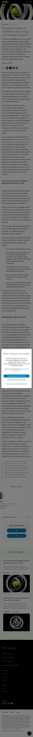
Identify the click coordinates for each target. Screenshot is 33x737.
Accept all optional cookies (16, 376)
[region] (16, 368)
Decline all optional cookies (16, 380)
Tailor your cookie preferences (16, 384)
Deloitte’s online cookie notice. (20, 370)
